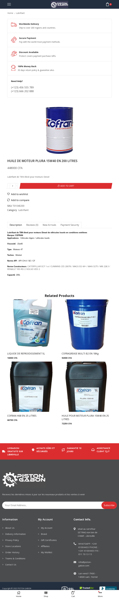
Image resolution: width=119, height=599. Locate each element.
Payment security (70, 224)
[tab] (15, 225)
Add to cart (67, 185)
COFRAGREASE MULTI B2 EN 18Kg (80, 353)
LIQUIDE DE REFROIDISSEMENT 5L (26, 353)
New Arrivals (49, 224)
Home (10, 13)
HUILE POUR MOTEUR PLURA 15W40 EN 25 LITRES (85, 417)
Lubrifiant (20, 13)
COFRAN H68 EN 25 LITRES (21, 415)
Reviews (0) (32, 224)
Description (16, 224)
